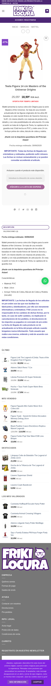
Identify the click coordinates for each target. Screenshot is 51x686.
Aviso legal (6, 626)
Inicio (15, 27)
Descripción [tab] (8, 227)
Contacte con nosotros (11, 604)
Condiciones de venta (11, 634)
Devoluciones (7, 608)
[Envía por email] (28, 210)
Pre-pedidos (7, 612)
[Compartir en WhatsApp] (15, 210)
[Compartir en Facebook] (19, 210)
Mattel (35, 27)
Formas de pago (9, 586)
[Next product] (23, 31)
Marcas (25, 27)
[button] (3, 11)
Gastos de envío (8, 590)
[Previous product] (28, 31)
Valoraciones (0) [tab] (10, 231)
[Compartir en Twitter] (23, 210)
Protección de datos (10, 630)
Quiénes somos (8, 582)
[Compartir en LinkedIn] (36, 210)
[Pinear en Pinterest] (32, 210)
